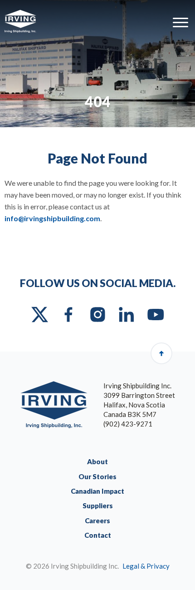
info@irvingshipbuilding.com (52, 218)
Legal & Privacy (146, 566)
